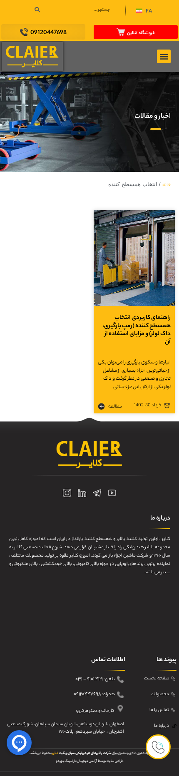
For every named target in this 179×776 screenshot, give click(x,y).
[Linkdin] (82, 492)
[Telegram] (97, 492)
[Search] (37, 10)
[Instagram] (67, 492)
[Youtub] (111, 492)
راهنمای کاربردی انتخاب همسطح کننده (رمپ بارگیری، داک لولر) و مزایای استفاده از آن (136, 330)
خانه (166, 185)
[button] (144, 11)
